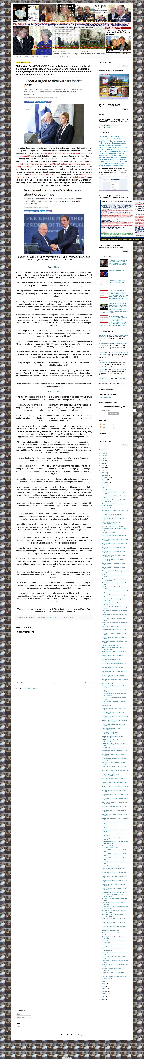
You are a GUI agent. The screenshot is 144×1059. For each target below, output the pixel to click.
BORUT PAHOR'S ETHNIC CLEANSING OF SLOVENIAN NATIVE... (114, 720)
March (104, 988)
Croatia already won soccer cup (111, 866)
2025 (102, 455)
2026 (102, 453)
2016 (102, 999)
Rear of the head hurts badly (110, 626)
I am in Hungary (106, 489)
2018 (102, 473)
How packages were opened (110, 645)
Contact (53, 56)
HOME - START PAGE (21, 56)
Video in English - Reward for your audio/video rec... (112, 603)
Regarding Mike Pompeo (109, 533)
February (105, 991)
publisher (101, 352)
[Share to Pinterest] (73, 617)
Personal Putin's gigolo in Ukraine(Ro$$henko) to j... (110, 846)
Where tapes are (107, 706)
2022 (102, 463)
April (103, 986)
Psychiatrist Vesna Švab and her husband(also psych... (111, 523)
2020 (102, 468)
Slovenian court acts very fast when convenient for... (112, 515)
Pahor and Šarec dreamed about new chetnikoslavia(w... (113, 728)
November (105, 477)
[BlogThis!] (67, 617)
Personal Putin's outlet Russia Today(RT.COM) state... (110, 775)
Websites (35, 56)
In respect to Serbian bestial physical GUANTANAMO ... (112, 915)
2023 (102, 460)
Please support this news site (110, 930)
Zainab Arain (102, 335)
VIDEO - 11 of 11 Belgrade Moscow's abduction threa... (112, 740)
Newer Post (20, 683)
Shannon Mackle (104, 378)
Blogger (80, 1035)
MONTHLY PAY (64, 56)
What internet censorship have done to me (114, 748)
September (105, 482)
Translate (113, 128)
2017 (102, 996)
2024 (102, 458)
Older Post (88, 683)
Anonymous (102, 343)
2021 (102, 465)
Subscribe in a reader (105, 397)
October (104, 480)
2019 (102, 470)
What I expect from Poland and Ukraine (113, 892)
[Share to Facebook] (71, 617)
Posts (103, 424)
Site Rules (44, 56)
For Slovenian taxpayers (109, 508)
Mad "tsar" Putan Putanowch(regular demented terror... (112, 668)
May (103, 984)
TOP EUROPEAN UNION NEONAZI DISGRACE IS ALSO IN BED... (112, 660)
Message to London (107, 683)
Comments (104, 427)
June (103, 981)
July (103, 487)
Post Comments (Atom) (30, 688)
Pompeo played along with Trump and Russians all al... (113, 579)
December (105, 475)
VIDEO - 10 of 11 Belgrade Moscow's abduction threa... (112, 736)
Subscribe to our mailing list (113, 407)
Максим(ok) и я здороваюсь (117, 270)
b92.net (56, 267)
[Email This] (65, 617)
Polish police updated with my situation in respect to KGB (117, 281)
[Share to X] (69, 617)
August (104, 485)
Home (54, 683)
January (104, 993)
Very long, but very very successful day (113, 526)
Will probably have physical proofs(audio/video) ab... (110, 732)
